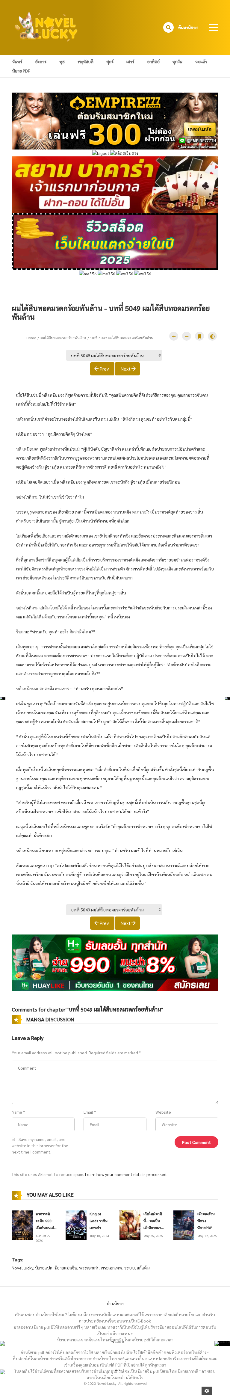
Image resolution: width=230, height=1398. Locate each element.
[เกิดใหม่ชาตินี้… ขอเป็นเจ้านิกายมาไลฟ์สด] (129, 1224)
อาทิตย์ (153, 61)
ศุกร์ (110, 61)
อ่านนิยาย (115, 1303)
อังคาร (40, 61)
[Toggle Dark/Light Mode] (212, 336)
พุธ (62, 61)
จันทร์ (17, 61)
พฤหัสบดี (85, 61)
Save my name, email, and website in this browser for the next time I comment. (40, 1145)
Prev (104, 369)
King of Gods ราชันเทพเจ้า (99, 1220)
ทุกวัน (177, 61)
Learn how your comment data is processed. (126, 1174)
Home (31, 337)
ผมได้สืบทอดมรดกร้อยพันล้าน (63, 337)
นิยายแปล (43, 1267)
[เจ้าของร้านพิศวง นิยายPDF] (183, 1224)
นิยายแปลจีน (66, 1267)
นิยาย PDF (21, 70)
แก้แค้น (143, 1267)
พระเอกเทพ (111, 1267)
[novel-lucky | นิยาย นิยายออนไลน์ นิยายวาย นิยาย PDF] (46, 26)
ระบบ (129, 1267)
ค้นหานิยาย (188, 27)
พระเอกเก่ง (89, 1267)
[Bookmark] (199, 336)
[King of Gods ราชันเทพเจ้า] (76, 1224)
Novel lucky (22, 1267)
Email (88, 1112)
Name (17, 1112)
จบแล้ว (201, 61)
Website (163, 1112)
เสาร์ (130, 61)
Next (125, 369)
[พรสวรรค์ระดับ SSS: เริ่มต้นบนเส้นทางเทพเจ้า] (22, 1224)
